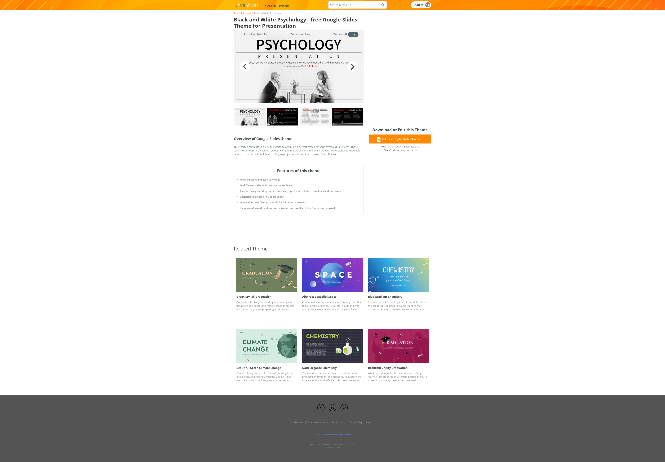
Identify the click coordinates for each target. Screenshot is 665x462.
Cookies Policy (355, 422)
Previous (244, 66)
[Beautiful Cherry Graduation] (398, 346)
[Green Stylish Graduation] (266, 275)
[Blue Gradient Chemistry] (398, 275)
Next (352, 66)
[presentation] (238, 275)
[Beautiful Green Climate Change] (266, 346)
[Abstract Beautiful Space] (332, 275)
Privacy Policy (338, 422)
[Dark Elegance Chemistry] (332, 346)
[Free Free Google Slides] (247, 5)
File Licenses (297, 422)
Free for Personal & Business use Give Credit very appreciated (400, 148)
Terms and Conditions (317, 422)
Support (370, 422)
